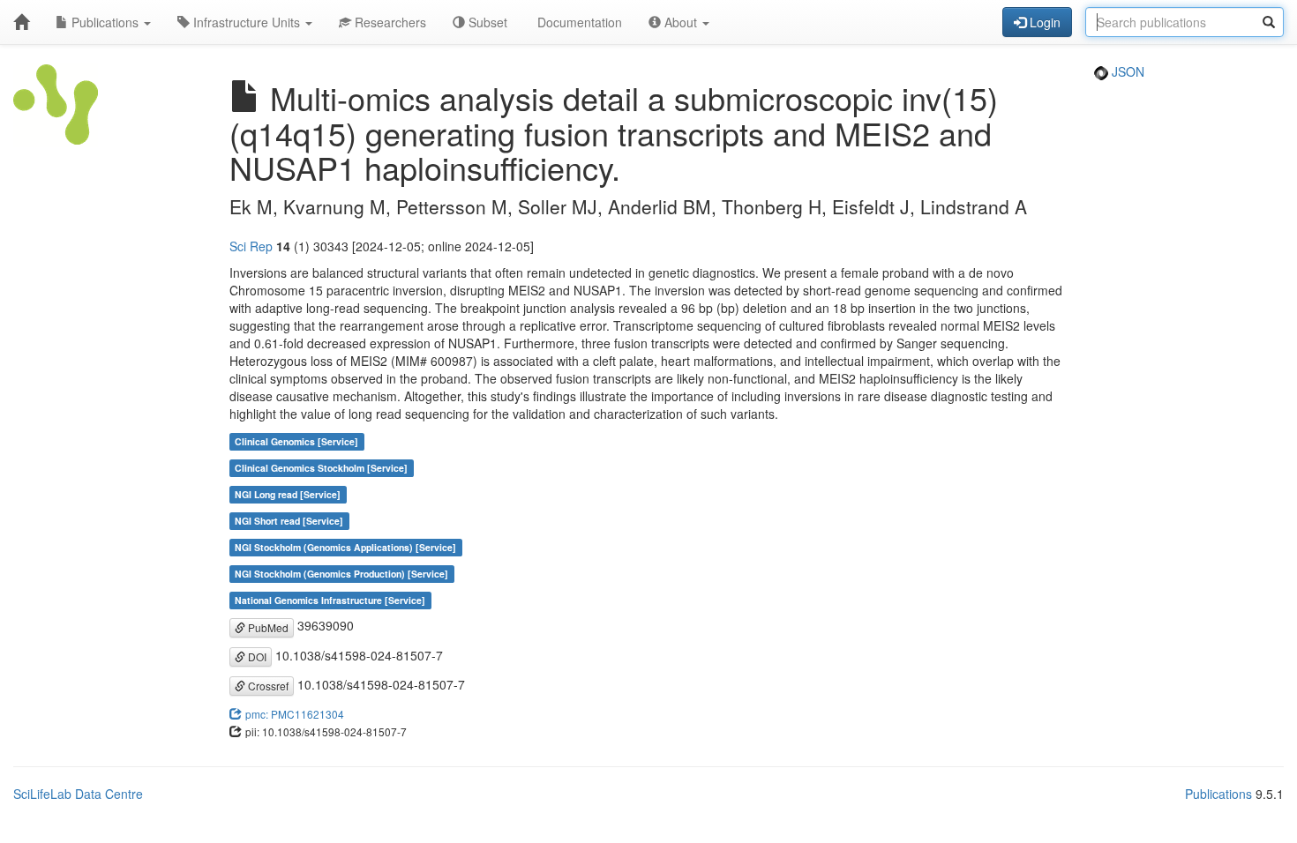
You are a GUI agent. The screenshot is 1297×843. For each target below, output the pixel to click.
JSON (1126, 71)
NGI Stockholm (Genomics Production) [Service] (341, 573)
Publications (105, 22)
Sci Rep (251, 246)
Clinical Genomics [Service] (296, 441)
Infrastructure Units (247, 22)
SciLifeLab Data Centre (78, 793)
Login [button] (1043, 22)
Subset (486, 22)
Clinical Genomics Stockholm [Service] (321, 467)
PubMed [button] (267, 627)
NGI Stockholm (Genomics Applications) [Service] (345, 547)
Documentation (578, 22)
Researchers (388, 22)
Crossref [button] (267, 685)
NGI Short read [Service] (289, 520)
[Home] (21, 22)
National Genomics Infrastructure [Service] (330, 600)
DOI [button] (255, 656)
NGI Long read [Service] (288, 494)
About (681, 22)
